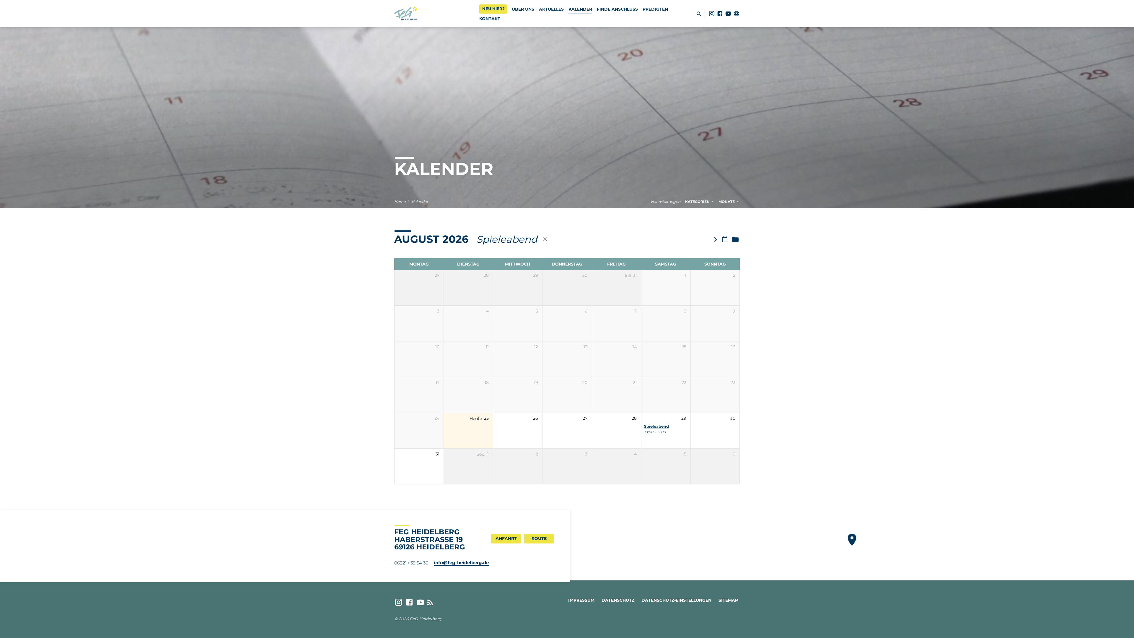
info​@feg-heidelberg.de (461, 562)
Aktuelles (551, 9)
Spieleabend (656, 426)
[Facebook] (720, 13)
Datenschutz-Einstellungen (676, 600)
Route (539, 538)
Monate (727, 201)
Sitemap (728, 600)
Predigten (655, 9)
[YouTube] (728, 13)
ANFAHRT (506, 538)
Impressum (581, 600)
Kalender (580, 9)
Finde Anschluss (617, 9)
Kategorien (698, 201)
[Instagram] (711, 13)
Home (400, 201)
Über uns (523, 9)
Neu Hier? (493, 8)
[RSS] (430, 602)
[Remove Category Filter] (545, 239)
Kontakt (489, 18)
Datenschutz (618, 600)
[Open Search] (699, 14)
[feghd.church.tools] (736, 13)
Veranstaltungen (665, 201)
